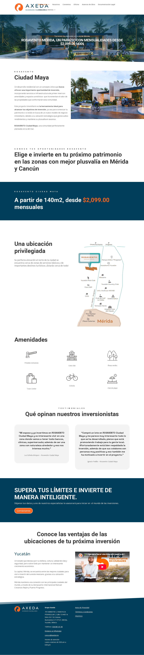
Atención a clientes (45, 10)
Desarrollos (42, 5)
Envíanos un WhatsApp (53, 631)
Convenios (67, 5)
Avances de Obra (88, 5)
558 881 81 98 (57, 627)
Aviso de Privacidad (82, 607)
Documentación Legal (106, 5)
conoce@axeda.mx (52, 635)
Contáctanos (23, 510)
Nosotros (56, 5)
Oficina (76, 5)
